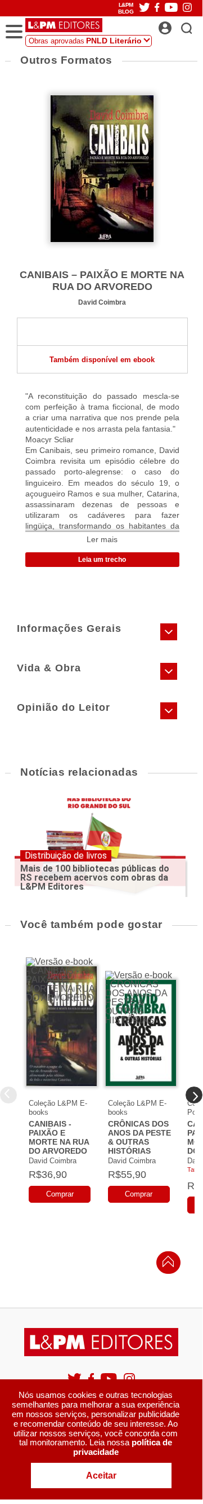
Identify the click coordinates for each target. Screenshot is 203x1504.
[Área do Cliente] (177, 24)
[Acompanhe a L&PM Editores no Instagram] (187, 8)
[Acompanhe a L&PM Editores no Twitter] (144, 8)
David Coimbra (102, 302)
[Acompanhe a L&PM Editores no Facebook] (157, 8)
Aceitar (101, 1475)
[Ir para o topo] (165, 1264)
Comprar (60, 1194)
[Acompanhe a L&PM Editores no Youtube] (171, 8)
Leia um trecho (102, 560)
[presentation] (194, 1095)
